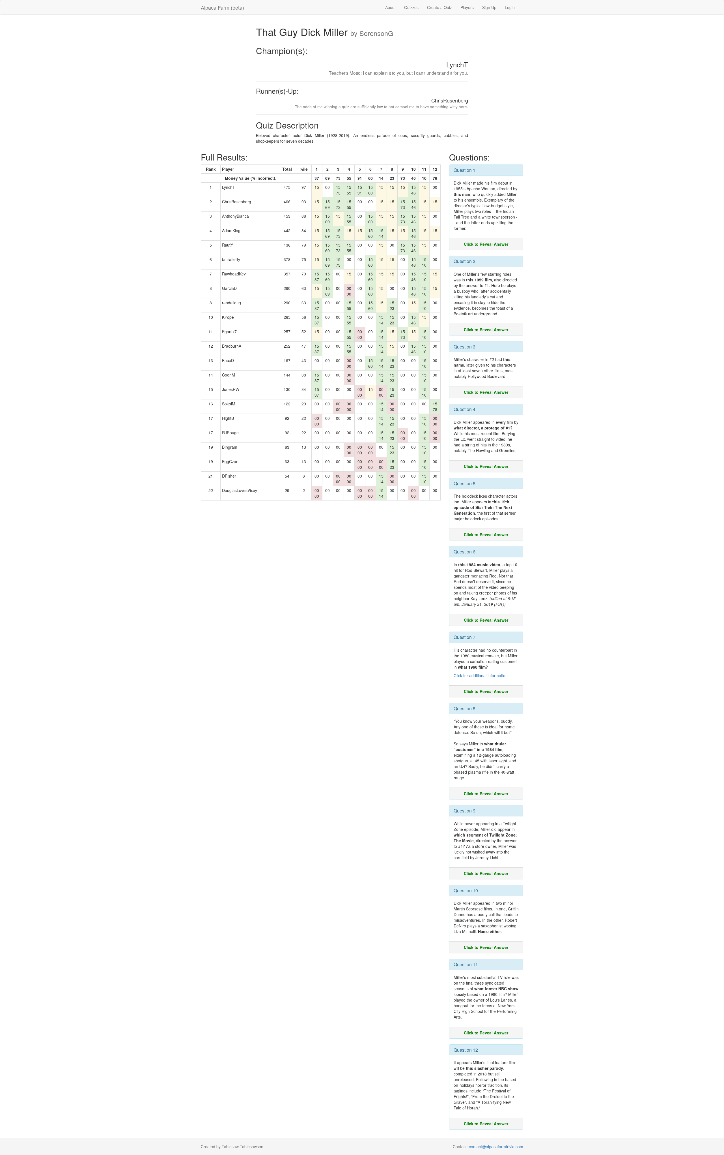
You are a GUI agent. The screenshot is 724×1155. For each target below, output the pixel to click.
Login (510, 7)
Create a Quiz (439, 7)
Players (467, 7)
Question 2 (464, 261)
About (390, 7)
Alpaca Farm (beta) (222, 7)
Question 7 (464, 637)
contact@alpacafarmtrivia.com (496, 1146)
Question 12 (466, 1050)
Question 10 (466, 890)
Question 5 (464, 483)
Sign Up (489, 7)
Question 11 (466, 964)
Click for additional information (481, 675)
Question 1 (464, 170)
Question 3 (464, 346)
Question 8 (464, 708)
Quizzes (411, 7)
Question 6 (464, 551)
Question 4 (464, 409)
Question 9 (464, 810)
